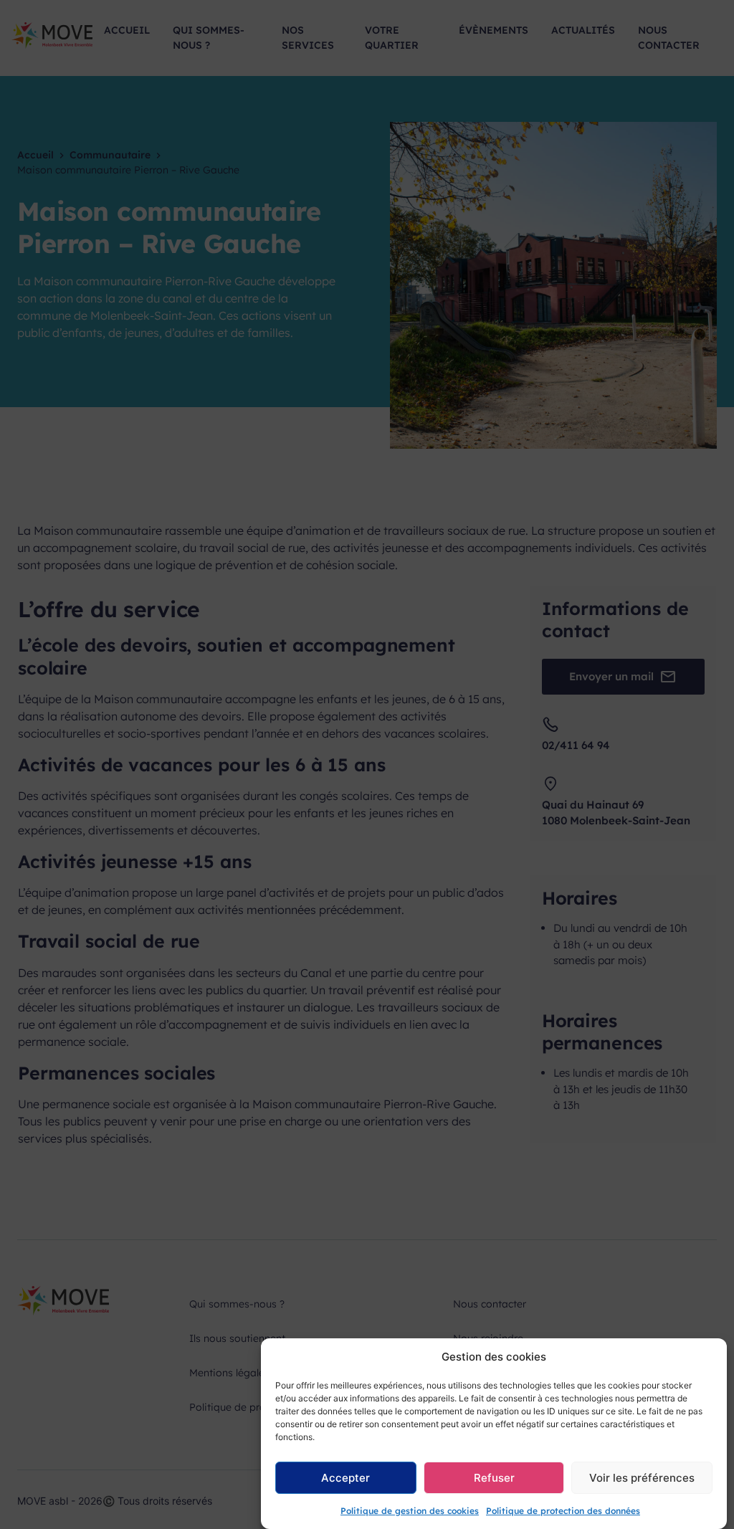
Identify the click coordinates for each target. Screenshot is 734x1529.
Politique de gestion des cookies (409, 1510)
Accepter (345, 1478)
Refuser (494, 1478)
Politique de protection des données (563, 1510)
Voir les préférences (642, 1478)
